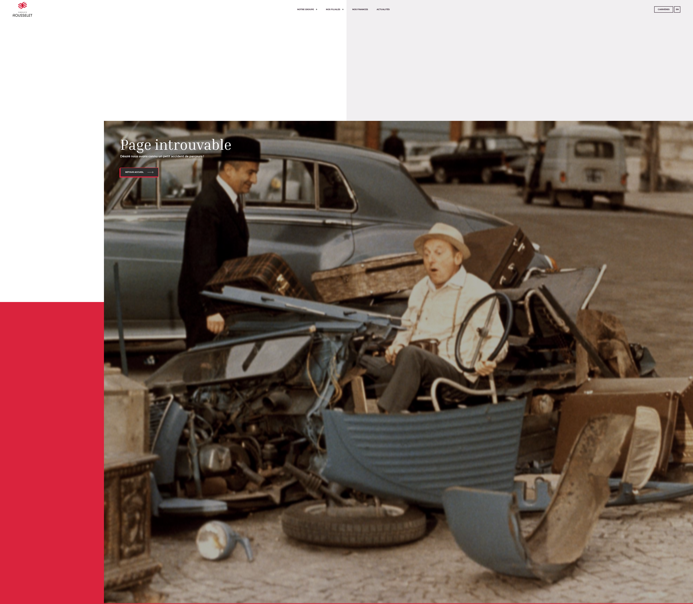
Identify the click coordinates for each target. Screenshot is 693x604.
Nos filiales (333, 9)
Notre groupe (305, 9)
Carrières (664, 9)
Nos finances (360, 9)
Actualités (383, 9)
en (677, 9)
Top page (12, 551)
